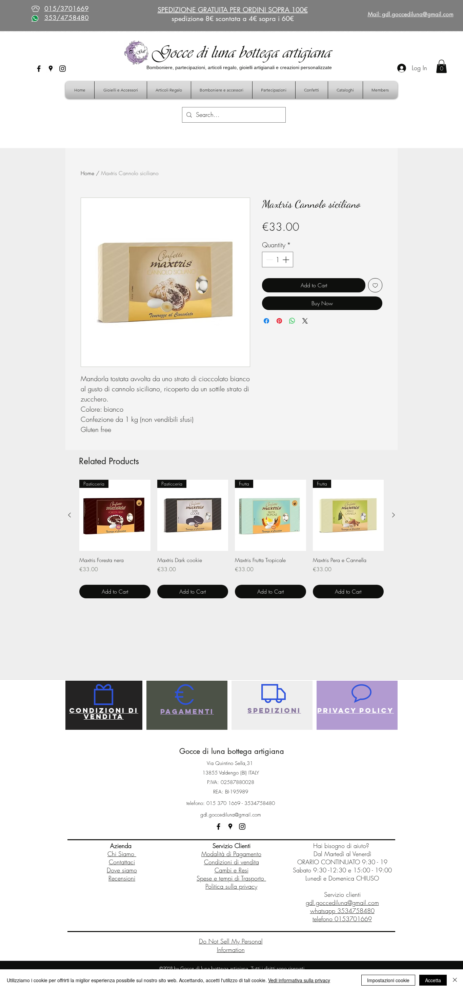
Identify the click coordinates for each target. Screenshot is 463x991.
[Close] (455, 980)
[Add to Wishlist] (375, 285)
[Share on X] (305, 321)
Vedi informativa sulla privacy (299, 980)
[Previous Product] (69, 515)
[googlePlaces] (50, 68)
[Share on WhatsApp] (292, 321)
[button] (441, 66)
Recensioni (121, 878)
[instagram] (62, 68)
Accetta (433, 980)
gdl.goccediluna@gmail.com (230, 814)
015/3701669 (66, 8)
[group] (231, 539)
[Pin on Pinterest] (279, 321)
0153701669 (353, 919)
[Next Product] (393, 515)
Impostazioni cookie (388, 980)
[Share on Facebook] (266, 321)
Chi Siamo (121, 854)
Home (87, 173)
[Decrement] (269, 259)
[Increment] (286, 259)
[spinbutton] (278, 259)
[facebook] (39, 68)
